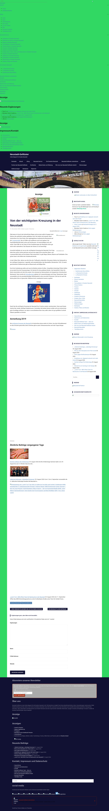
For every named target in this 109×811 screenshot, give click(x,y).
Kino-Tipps (5, 23)
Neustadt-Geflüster (19, 154)
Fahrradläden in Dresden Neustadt (11, 44)
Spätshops (77, 292)
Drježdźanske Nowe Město (9, 72)
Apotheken (77, 277)
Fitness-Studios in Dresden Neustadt (11, 46)
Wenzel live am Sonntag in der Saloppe (84, 366)
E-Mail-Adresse (14, 656)
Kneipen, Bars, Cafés (79, 298)
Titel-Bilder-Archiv (6, 31)
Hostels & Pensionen (79, 296)
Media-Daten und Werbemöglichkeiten (12, 143)
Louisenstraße (16, 240)
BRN (3, 27)
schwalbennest (28, 603)
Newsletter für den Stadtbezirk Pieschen (23, 732)
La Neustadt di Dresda (8, 70)
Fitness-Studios (78, 285)
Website (12, 664)
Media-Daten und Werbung (7, 83)
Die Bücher (3, 82)
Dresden (12, 603)
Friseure (76, 287)
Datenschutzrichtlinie (79, 686)
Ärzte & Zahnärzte (79, 279)
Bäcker (76, 281)
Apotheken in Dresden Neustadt (10, 38)
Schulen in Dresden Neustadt (9, 53)
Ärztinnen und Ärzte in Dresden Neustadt (13, 40)
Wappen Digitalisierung (19, 729)
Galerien (76, 289)
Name (11, 648)
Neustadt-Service (4, 35)
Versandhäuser (17, 734)
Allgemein (2, 93)
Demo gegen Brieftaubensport (24, 117)
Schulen (76, 290)
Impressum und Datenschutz (9, 137)
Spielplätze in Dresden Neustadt (10, 57)
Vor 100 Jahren (6, 25)
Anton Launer (5, 115)
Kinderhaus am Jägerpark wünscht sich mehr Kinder (21, 111)
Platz (22, 603)
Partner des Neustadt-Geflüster (8, 80)
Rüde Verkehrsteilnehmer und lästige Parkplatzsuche (27, 609)
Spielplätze (77, 294)
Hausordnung (5, 135)
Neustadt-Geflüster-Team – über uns (11, 141)
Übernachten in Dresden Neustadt (11, 59)
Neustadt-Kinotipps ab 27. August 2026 (21, 115)
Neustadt (17, 603)
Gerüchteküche (6, 21)
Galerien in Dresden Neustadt (10, 50)
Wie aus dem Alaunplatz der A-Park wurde (85, 350)
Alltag (1, 14)
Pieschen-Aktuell (64, 735)
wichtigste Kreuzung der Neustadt (21, 323)
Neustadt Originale (7, 29)
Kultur (3, 18)
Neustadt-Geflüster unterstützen (8, 76)
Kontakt (2, 78)
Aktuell (2, 5)
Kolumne (31, 229)
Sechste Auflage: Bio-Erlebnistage (83, 362)
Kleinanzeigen (3, 87)
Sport (3, 20)
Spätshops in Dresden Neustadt (10, 55)
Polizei (4, 8)
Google (61, 231)
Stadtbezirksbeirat (7, 10)
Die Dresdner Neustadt (6, 65)
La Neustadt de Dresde (8, 68)
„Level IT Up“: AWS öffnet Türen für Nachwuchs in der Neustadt (33, 113)
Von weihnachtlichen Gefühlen (57, 609)
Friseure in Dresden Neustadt (9, 48)
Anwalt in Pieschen (18, 727)
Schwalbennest (30, 274)
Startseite (2, 3)
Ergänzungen (13, 623)
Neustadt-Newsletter (7, 146)
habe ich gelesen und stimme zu (24, 690)
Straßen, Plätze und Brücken (9, 61)
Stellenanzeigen (4, 89)
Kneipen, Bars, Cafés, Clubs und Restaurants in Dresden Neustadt (19, 52)
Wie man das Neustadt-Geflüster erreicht (10, 85)
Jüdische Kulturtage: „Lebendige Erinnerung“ (86, 347)
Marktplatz (3, 91)
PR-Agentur (17, 731)
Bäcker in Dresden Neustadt (9, 42)
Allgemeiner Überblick (80, 268)
